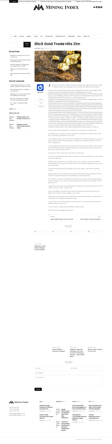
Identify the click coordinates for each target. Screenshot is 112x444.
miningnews (37, 48)
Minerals (29, 36)
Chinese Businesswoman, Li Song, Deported (94, 416)
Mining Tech (86, 36)
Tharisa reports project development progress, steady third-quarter (65, 426)
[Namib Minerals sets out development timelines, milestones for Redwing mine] (58, 412)
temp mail (12, 98)
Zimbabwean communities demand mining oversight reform (79, 417)
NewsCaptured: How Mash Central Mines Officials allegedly (95, 407)
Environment (71, 36)
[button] (10, 7)
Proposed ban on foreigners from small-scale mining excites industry (19, 99)
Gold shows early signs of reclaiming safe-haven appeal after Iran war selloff (19, 65)
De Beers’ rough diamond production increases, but (46, 407)
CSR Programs (49, 36)
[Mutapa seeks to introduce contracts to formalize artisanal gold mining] (12, 118)
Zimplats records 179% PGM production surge (81, 1)
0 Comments (40, 106)
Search (27, 44)
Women (36, 36)
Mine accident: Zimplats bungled (90, 219)
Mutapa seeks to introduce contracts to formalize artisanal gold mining (20, 60)
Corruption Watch (60, 36)
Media (79, 36)
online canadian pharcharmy (16, 89)
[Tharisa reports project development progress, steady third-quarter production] (58, 424)
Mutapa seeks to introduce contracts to (23, 118)
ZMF (41, 36)
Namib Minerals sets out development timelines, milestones (65, 413)
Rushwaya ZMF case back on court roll (95, 350)
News (15, 36)
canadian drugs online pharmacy (17, 85)
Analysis (21, 36)
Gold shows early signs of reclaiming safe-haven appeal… (49, 1)
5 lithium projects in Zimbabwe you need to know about (20, 85)
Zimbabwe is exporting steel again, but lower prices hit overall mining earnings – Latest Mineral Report (77, 353)
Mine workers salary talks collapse (62, 219)
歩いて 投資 (13, 103)
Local (42, 48)
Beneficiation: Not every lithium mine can (16, 112)
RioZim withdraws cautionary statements (58, 350)
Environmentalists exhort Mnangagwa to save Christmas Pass (79, 407)
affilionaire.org (13, 94)
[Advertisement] (56, 21)
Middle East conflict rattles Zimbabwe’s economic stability (40, 247)
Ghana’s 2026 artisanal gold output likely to (46, 416)
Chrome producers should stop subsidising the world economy (20, 94)
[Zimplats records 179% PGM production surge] (12, 126)
